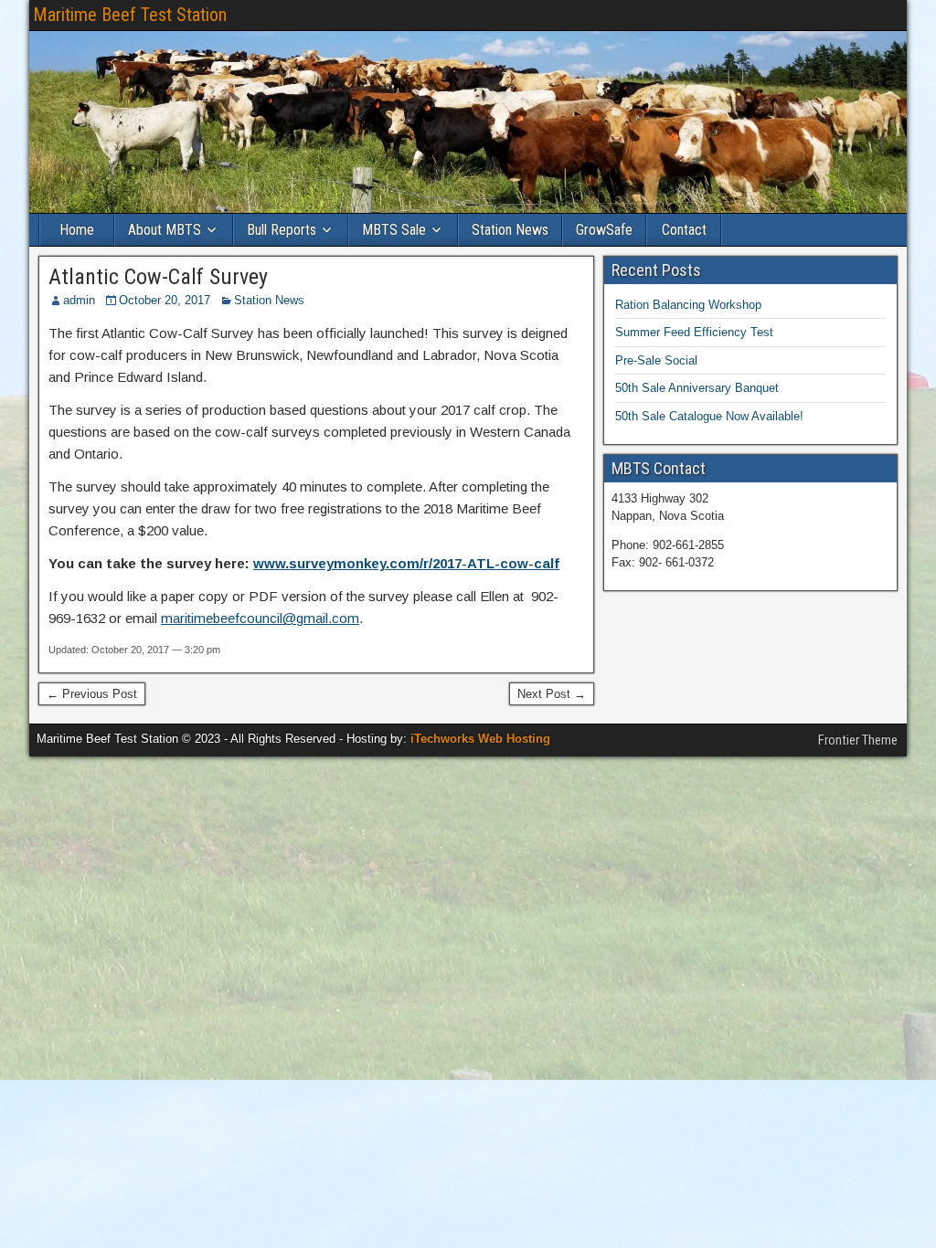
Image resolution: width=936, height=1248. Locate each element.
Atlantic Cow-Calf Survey (158, 277)
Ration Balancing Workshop (688, 305)
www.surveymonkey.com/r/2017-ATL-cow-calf (406, 563)
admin (79, 300)
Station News (510, 229)
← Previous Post (92, 694)
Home (76, 229)
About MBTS (164, 229)
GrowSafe (604, 229)
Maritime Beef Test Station (130, 15)
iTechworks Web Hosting (480, 739)
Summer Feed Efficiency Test (694, 332)
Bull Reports (281, 229)
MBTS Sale (394, 229)
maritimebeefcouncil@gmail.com (260, 618)
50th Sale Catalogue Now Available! (709, 416)
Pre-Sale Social (656, 360)
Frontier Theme (858, 740)
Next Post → (551, 694)
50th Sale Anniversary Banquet (697, 388)
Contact (684, 229)
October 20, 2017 (164, 300)
